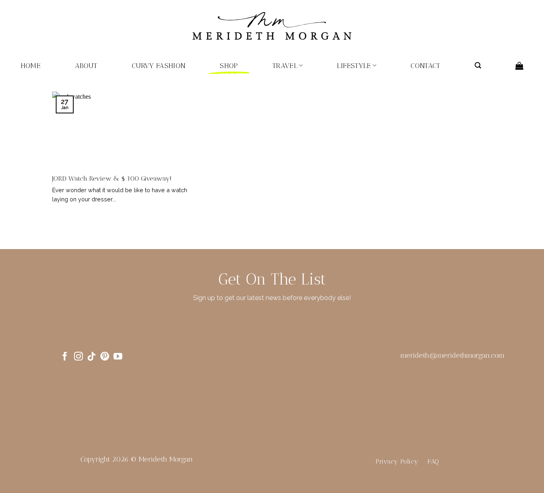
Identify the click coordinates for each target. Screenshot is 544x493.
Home (31, 65)
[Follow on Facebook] (65, 357)
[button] (478, 65)
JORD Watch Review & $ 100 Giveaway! (112, 178)
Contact (425, 65)
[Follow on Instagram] (78, 357)
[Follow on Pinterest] (104, 357)
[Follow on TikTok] (91, 357)
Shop (229, 65)
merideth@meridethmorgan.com (452, 355)
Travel (284, 65)
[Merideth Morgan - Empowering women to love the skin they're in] (272, 26)
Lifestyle (354, 65)
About (86, 65)
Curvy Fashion (159, 65)
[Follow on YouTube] (117, 357)
